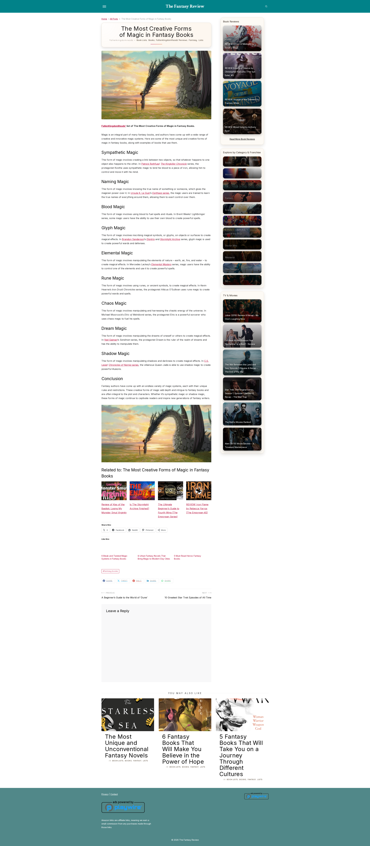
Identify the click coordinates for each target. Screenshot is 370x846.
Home (104, 19)
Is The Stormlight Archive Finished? (139, 506)
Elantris (151, 239)
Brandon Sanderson (133, 239)
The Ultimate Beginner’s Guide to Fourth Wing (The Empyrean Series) (168, 510)
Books (151, 40)
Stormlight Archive (170, 239)
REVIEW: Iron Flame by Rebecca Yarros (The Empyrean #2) (197, 508)
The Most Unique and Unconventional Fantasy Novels (127, 746)
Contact (114, 794)
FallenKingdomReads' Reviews (171, 40)
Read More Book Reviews (242, 139)
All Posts (114, 19)
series (160, 193)
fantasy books (111, 571)
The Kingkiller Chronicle (174, 163)
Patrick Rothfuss (150, 163)
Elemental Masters (161, 264)
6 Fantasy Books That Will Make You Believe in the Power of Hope (183, 749)
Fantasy (193, 40)
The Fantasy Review (185, 6)
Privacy (105, 794)
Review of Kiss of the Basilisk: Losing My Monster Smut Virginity (114, 508)
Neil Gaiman (110, 339)
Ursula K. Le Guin (140, 193)
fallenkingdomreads (121, 40)
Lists (201, 40)
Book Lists (142, 40)
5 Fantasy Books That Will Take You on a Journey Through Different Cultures (241, 755)
